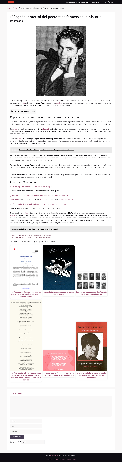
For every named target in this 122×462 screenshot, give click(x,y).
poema (19, 139)
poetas (41, 200)
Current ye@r (15, 442)
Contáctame (109, 2)
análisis (25, 213)
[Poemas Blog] (11, 2)
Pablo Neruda (15, 200)
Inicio (9, 8)
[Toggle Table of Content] (32, 111)
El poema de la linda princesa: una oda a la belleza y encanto (31, 238)
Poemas (13, 215)
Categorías (95, 2)
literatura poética (66, 200)
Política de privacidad (59, 459)
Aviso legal (49, 459)
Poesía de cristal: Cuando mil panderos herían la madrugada (31, 235)
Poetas (15, 8)
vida (23, 103)
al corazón (46, 129)
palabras (59, 103)
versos (15, 129)
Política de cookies (71, 459)
